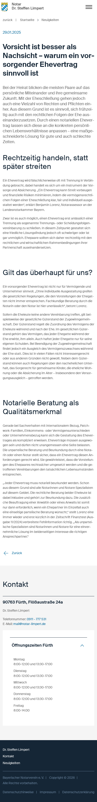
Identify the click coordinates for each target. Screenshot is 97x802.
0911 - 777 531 (36, 619)
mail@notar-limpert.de (29, 624)
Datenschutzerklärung (78, 792)
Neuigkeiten (11, 763)
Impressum (48, 792)
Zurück (16, 553)
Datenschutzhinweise (18, 792)
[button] (48, 645)
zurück (9, 20)
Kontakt (8, 756)
